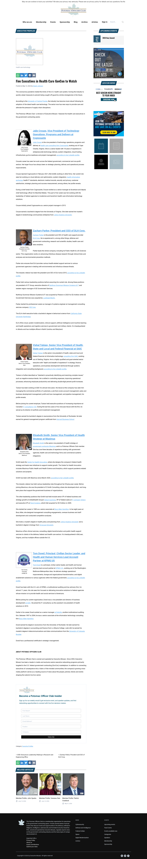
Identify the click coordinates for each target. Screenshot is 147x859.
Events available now (110, 831)
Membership (41, 22)
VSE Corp (32, 307)
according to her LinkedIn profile (62, 478)
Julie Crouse (37, 142)
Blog (75, 22)
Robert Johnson (38, 86)
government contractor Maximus (44, 446)
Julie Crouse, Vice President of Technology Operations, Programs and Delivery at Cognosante (56, 134)
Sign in (104, 22)
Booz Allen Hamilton (61, 509)
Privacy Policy (30, 840)
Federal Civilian (80, 831)
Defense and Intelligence (83, 828)
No (124, 2)
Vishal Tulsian (38, 353)
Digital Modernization (82, 837)
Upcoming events (109, 824)
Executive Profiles (27, 746)
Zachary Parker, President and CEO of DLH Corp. (59, 230)
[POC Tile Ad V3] (109, 123)
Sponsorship (65, 22)
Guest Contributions (32, 844)
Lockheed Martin (49, 298)
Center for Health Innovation (37, 462)
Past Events (108, 828)
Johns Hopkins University (69, 522)
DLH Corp (36, 238)
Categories (107, 834)
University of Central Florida (37, 101)
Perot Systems (35, 503)
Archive (84, 22)
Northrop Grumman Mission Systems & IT (64, 285)
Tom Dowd (37, 565)
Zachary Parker (38, 235)
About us (29, 842)
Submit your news (32, 846)
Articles (95, 22)
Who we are (27, 22)
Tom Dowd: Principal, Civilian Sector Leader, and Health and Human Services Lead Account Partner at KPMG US (59, 557)
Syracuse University (46, 525)
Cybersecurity (80, 824)
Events (53, 22)
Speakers (107, 837)
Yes (121, 2)
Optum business (50, 500)
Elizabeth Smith (38, 443)
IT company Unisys (79, 500)
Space (77, 834)
